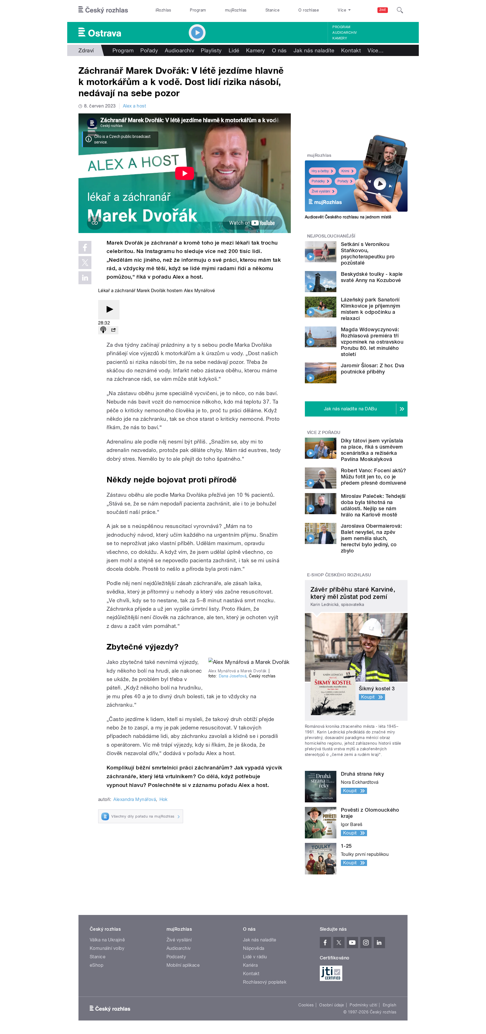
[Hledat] (400, 10)
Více (376, 50)
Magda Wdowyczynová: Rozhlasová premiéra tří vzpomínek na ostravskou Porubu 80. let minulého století (372, 341)
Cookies (306, 1005)
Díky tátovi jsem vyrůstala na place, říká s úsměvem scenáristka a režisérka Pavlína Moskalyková (372, 450)
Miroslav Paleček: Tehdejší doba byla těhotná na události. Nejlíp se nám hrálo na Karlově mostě (373, 505)
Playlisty (211, 50)
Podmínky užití (363, 1005)
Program (198, 10)
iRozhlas (163, 10)
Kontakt (351, 50)
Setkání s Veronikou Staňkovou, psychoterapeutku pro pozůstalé (368, 253)
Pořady (149, 50)
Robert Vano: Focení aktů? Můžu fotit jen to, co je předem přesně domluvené (373, 476)
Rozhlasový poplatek (264, 982)
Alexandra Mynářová (134, 799)
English (389, 1005)
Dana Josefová (232, 676)
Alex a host (134, 106)
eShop (96, 965)
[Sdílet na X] (84, 262)
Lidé (234, 50)
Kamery (339, 38)
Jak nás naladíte (314, 50)
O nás (279, 50)
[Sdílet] (113, 330)
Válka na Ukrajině (107, 940)
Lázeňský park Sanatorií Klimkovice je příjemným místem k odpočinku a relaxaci (370, 309)
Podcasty (176, 956)
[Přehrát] (109, 309)
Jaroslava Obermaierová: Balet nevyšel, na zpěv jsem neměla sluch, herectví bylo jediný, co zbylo (371, 538)
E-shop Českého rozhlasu (339, 575)
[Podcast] (103, 330)
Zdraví (86, 50)
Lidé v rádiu (255, 956)
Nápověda (253, 948)
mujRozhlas (236, 10)
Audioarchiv (344, 33)
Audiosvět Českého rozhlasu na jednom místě (348, 217)
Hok (163, 799)
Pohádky (318, 181)
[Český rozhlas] (103, 10)
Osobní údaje (331, 1005)
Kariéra (250, 965)
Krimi (345, 171)
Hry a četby (320, 171)
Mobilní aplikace (183, 965)
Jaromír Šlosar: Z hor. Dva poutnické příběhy (372, 368)
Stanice (273, 10)
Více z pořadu (324, 432)
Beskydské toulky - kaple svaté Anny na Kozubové (372, 277)
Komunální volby (107, 948)
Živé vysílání (321, 191)
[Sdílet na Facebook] (84, 247)
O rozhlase (308, 10)
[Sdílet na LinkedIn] (84, 277)
